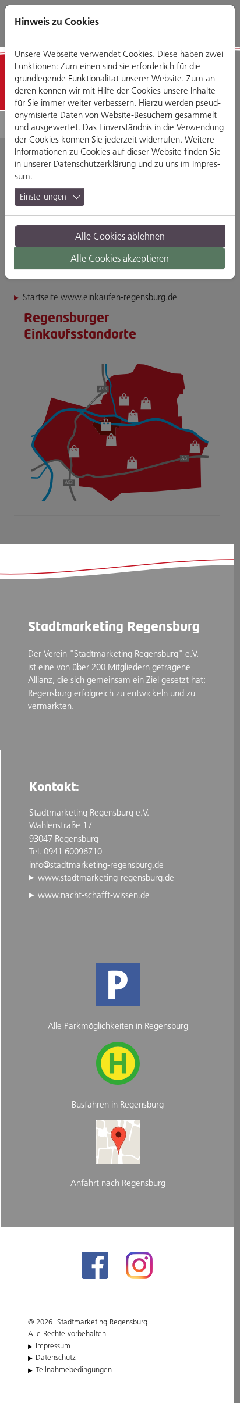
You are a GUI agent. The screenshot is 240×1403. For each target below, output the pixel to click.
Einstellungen (43, 196)
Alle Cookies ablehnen (120, 236)
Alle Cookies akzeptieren (119, 258)
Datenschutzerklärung (95, 163)
